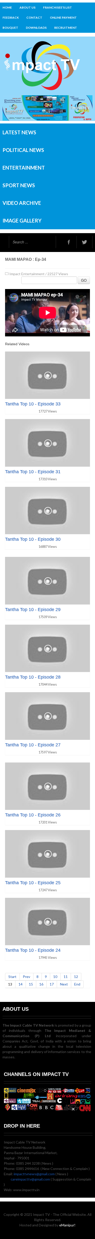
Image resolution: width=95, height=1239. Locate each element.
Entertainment (24, 168)
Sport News (19, 185)
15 (31, 984)
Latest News (19, 132)
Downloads (36, 27)
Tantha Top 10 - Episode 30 (33, 539)
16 (41, 984)
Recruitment (65, 27)
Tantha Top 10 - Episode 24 (33, 950)
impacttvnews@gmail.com (34, 1174)
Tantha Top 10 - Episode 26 (33, 814)
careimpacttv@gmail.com (30, 1179)
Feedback (11, 17)
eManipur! (67, 1225)
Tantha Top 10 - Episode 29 (33, 609)
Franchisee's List (57, 7)
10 (55, 976)
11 (66, 976)
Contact (34, 17)
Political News (23, 150)
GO (84, 280)
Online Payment (63, 17)
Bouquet (10, 27)
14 (20, 984)
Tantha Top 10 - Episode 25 (33, 882)
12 (76, 976)
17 (52, 984)
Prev (26, 976)
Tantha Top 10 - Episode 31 (33, 471)
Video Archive (22, 203)
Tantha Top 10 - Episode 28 (33, 677)
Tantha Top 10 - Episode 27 (33, 744)
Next (64, 984)
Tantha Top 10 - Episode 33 (33, 403)
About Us (27, 7)
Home (7, 7)
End (77, 984)
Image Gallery (22, 220)
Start (12, 976)
